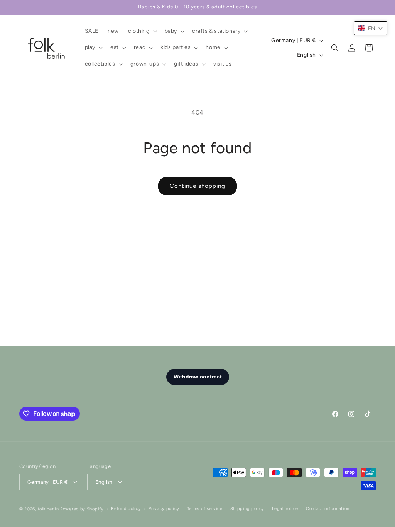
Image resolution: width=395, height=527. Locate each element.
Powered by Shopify (82, 509)
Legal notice (285, 508)
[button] (141, 31)
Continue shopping (197, 185)
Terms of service (205, 508)
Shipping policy (247, 508)
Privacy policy (164, 508)
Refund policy (126, 508)
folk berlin (48, 509)
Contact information (327, 508)
